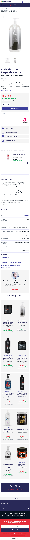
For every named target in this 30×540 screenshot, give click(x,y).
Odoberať (15, 530)
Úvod (2, 8)
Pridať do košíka (15, 108)
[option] (15, 158)
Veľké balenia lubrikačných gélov (10, 265)
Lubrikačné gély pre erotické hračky (11, 262)
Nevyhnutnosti (9, 8)
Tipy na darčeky (5, 267)
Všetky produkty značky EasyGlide (15, 489)
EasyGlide (3, 67)
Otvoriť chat (15, 289)
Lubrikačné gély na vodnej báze (8, 10)
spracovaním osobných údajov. (18, 535)
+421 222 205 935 (9, 286)
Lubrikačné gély (18, 8)
